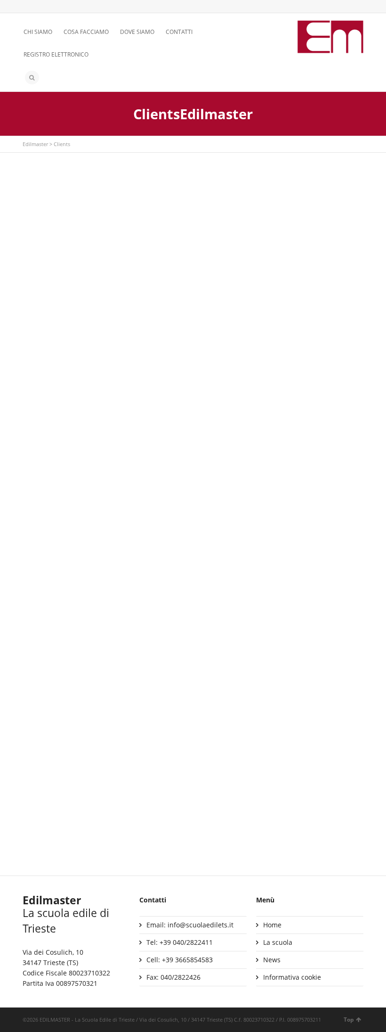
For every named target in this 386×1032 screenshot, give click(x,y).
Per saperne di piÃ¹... (63, 302)
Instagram (55, 7)
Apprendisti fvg (171, 428)
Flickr (69, 7)
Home (272, 924)
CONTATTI (179, 32)
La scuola (277, 942)
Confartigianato (288, 760)
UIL (152, 777)
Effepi (39, 428)
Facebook (42, 7)
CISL (37, 753)
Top (349, 1020)
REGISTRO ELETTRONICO (56, 54)
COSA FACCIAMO (86, 32)
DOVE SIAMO (137, 32)
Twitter (28, 7)
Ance (271, 426)
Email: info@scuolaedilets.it (189, 924)
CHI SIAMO (38, 32)
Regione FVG (166, 217)
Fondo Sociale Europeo (67, 287)
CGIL (270, 640)
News (272, 959)
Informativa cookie (292, 977)
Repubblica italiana (294, 313)
